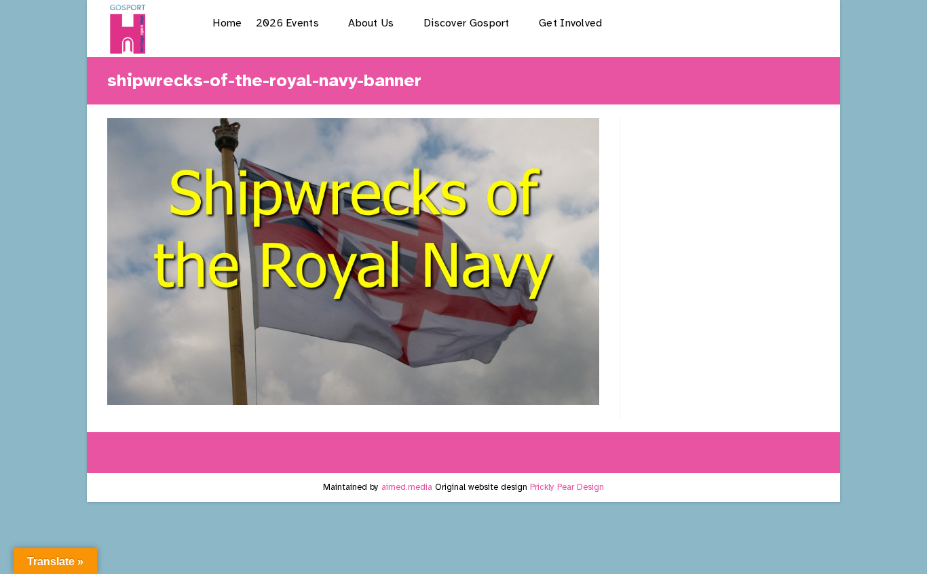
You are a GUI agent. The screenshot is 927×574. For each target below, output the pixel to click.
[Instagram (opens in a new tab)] (738, 22)
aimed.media (406, 487)
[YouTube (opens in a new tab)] (773, 22)
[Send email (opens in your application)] (808, 22)
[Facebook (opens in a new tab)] (704, 22)
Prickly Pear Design (567, 487)
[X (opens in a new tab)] (669, 22)
